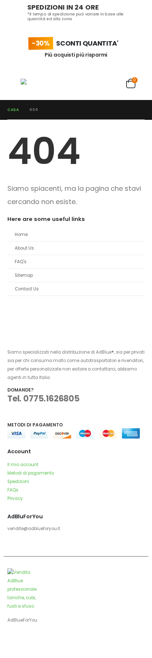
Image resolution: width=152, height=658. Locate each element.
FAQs (12, 490)
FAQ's (21, 262)
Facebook (13, 640)
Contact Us (27, 289)
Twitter (27, 640)
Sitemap (24, 275)
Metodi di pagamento (30, 473)
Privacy (15, 498)
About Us (24, 248)
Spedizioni (18, 481)
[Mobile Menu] (14, 83)
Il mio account (22, 465)
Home (21, 234)
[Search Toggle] (60, 83)
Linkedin (40, 640)
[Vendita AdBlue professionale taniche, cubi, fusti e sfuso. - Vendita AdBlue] (35, 84)
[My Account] (115, 83)
